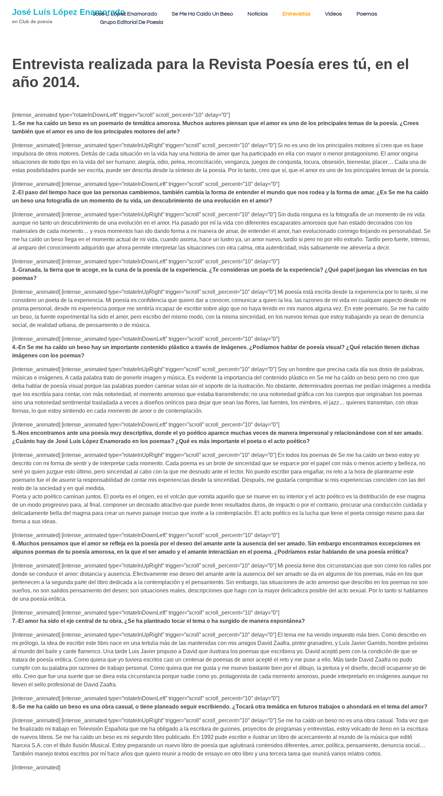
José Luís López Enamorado (68, 12)
